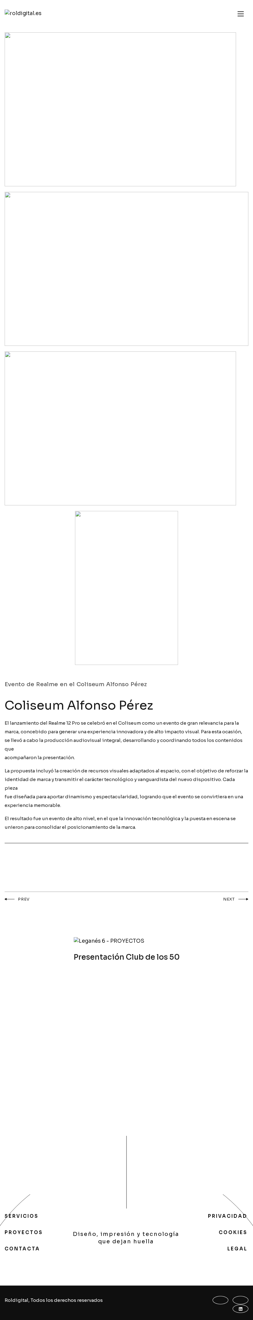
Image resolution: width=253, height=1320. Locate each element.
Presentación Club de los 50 (127, 957)
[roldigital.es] (23, 14)
